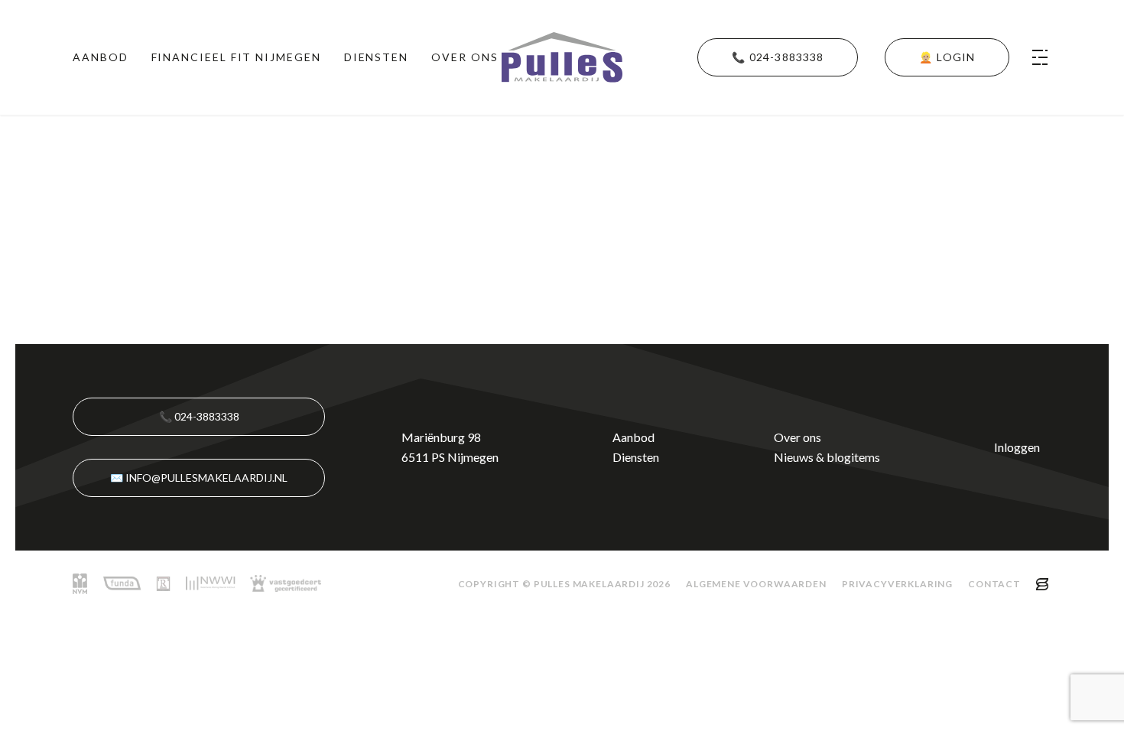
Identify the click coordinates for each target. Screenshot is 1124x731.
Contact (994, 584)
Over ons (464, 56)
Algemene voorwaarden (756, 584)
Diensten (376, 56)
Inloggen (1017, 447)
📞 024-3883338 (199, 416)
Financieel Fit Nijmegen (236, 56)
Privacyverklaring (897, 584)
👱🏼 (947, 56)
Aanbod (100, 56)
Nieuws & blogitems (827, 457)
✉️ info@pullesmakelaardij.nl (198, 477)
